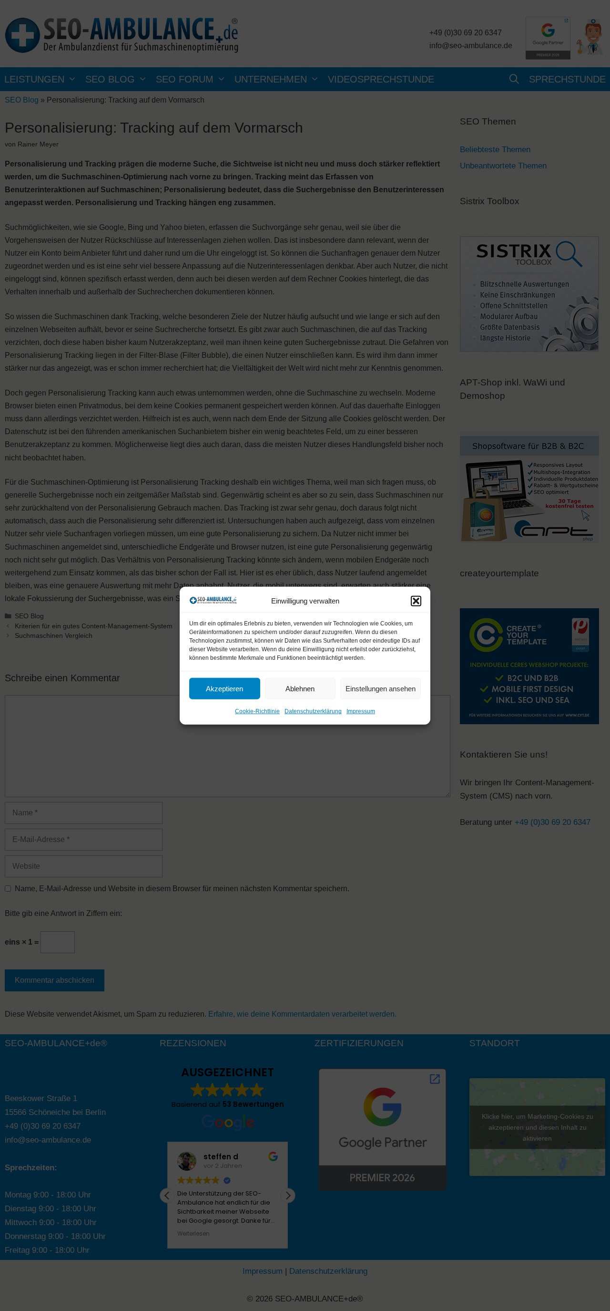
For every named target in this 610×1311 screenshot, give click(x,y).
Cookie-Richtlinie (257, 711)
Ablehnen (300, 689)
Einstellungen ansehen (381, 689)
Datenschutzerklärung (313, 711)
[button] (416, 601)
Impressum (360, 711)
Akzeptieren (224, 689)
